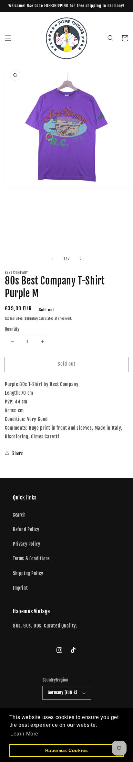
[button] (8, 38)
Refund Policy (26, 529)
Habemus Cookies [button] (66, 750)
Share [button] (17, 453)
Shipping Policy (28, 573)
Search (19, 515)
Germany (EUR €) (62, 692)
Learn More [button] (24, 733)
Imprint (20, 588)
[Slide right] (80, 259)
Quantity (12, 329)
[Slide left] (53, 259)
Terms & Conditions (31, 558)
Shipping (31, 318)
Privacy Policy (26, 544)
